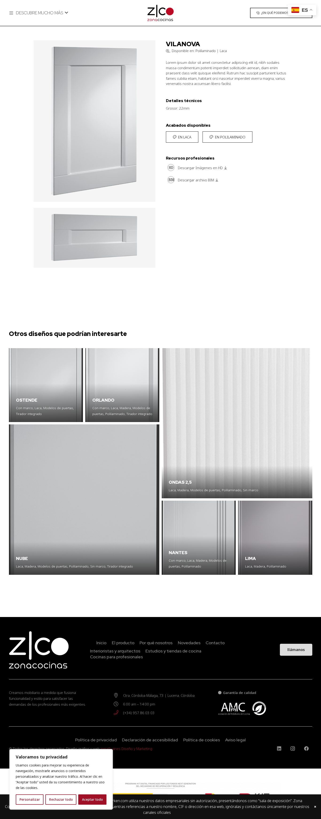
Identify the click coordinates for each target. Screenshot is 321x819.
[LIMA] (275, 538)
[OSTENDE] (46, 385)
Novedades (189, 642)
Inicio (101, 642)
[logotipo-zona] (160, 13)
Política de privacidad (96, 740)
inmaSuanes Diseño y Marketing (126, 748)
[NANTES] (199, 538)
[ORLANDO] (122, 385)
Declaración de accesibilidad (150, 740)
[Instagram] (293, 748)
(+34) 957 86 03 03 (139, 712)
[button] (38, 13)
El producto (123, 642)
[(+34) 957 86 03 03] (118, 712)
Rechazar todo (61, 799)
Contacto (215, 642)
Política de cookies (201, 740)
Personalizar (30, 799)
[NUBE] (84, 499)
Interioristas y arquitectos (115, 651)
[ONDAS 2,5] (237, 423)
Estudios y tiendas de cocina (173, 651)
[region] (61, 779)
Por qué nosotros (156, 642)
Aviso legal (235, 740)
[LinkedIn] (279, 748)
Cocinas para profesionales (116, 656)
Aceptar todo (92, 799)
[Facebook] (306, 748)
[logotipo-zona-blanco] (44, 650)
